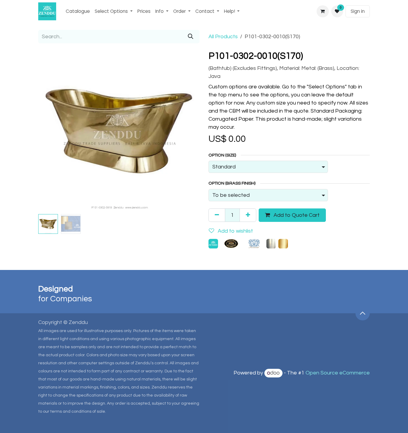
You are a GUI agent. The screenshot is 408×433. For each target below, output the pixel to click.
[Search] (191, 36)
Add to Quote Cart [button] (296, 215)
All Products (223, 36)
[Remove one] (216, 215)
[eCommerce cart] (323, 11)
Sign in (358, 11)
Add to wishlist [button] (235, 231)
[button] (46, 131)
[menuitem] (77, 11)
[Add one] (248, 215)
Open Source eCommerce (338, 373)
